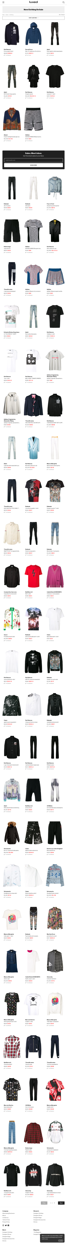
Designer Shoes (38, 1215)
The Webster (8, 55)
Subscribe (33, 165)
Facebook (8, 1225)
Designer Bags (38, 1217)
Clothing (11, 14)
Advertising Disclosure (8, 1213)
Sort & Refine (33, 17)
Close (60, 1240)
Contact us (5, 1217)
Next (61, 1203)
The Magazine (37, 1232)
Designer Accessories (40, 1219)
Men (3, 14)
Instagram (3, 1225)
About (4, 1215)
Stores (35, 1222)
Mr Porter (29, 55)
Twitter (6, 1225)
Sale (7, 14)
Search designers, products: (64, 2)
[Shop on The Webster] (11, 33)
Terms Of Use (6, 1219)
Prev (44, 1203)
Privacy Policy (6, 1222)
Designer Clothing (38, 1213)
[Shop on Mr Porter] (33, 33)
